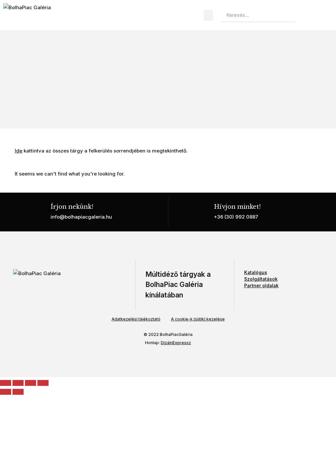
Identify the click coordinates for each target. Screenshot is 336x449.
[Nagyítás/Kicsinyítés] (5, 383)
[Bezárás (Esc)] (43, 383)
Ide (18, 151)
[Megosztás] (30, 383)
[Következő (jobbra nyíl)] (18, 392)
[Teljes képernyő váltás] (18, 383)
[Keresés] (302, 15)
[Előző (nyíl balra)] (5, 392)
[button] (208, 15)
